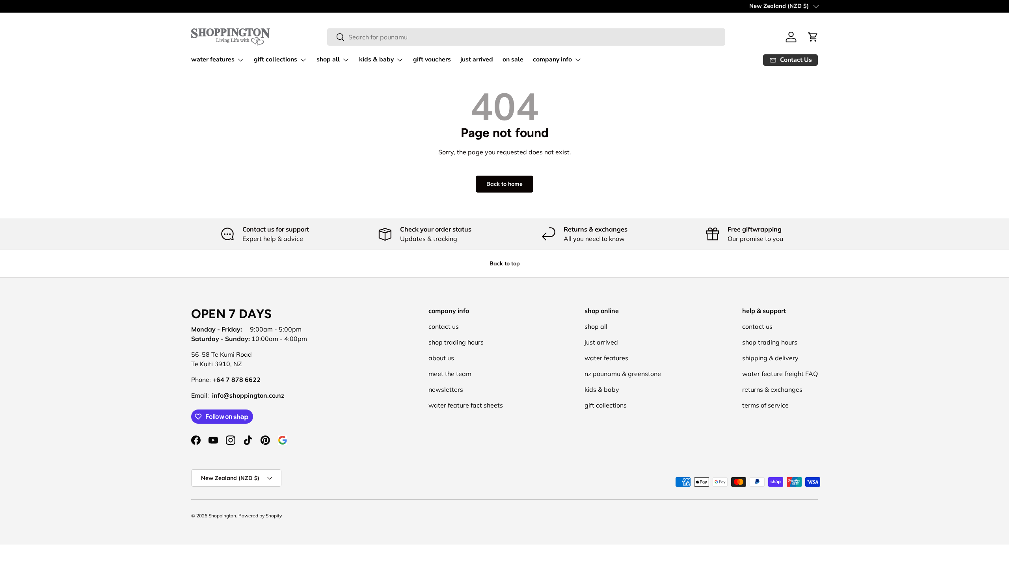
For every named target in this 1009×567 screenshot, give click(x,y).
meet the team (449, 374)
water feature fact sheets (465, 405)
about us (441, 358)
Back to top (505, 263)
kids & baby (376, 59)
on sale (513, 59)
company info (552, 59)
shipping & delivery (770, 358)
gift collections (275, 59)
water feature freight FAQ (780, 374)
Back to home (504, 183)
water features (213, 59)
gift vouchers (432, 59)
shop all (328, 59)
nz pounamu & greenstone (623, 374)
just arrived (476, 59)
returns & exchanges (772, 389)
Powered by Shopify (260, 516)
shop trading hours (456, 342)
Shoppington (222, 516)
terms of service (765, 405)
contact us (443, 326)
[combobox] (526, 37)
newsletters (445, 389)
